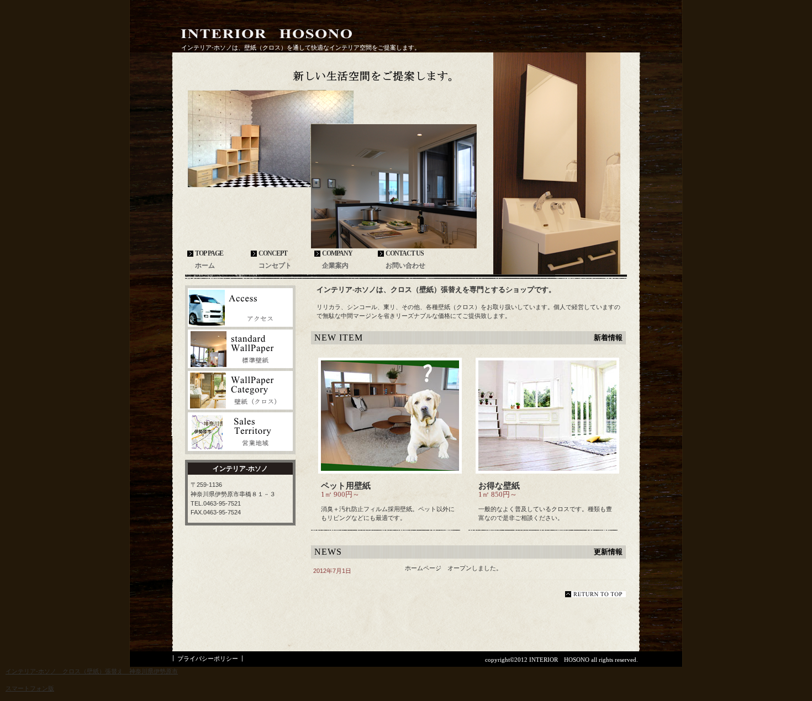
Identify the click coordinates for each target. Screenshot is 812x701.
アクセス (240, 307)
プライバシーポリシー (207, 658)
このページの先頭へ (595, 594)
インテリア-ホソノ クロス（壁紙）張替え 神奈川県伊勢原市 (92, 671)
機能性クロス (240, 390)
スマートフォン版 (30, 688)
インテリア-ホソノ (267, 34)
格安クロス (240, 349)
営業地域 (240, 431)
